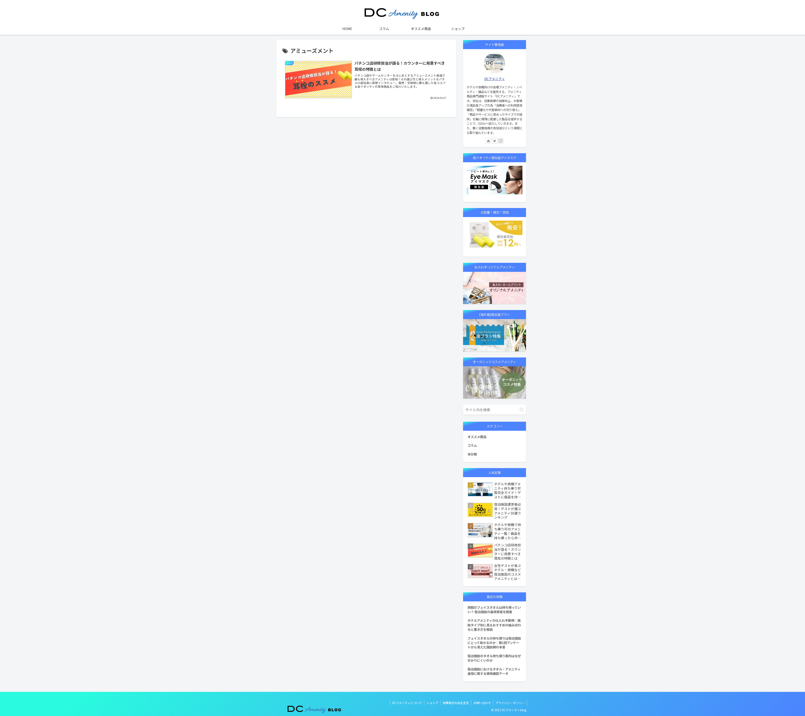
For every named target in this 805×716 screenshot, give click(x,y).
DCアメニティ (494, 78)
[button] (521, 409)
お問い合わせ (482, 703)
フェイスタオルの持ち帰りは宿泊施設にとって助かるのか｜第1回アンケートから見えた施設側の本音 (494, 642)
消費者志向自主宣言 (456, 703)
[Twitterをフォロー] (494, 141)
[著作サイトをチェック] (488, 141)
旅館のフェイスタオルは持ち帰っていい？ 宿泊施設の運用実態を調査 (494, 609)
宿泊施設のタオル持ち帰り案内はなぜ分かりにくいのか (494, 657)
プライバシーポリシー (510, 703)
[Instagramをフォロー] (500, 141)
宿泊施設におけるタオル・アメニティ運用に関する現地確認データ (494, 671)
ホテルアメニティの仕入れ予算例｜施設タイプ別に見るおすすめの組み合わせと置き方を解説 (494, 625)
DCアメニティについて (407, 703)
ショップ (432, 703)
